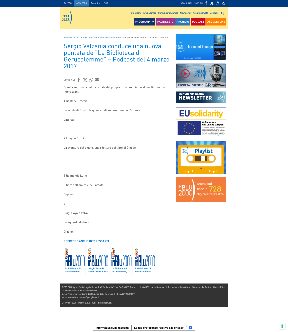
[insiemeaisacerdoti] (30, 168)
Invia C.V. (144, 287)
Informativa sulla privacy (178, 287)
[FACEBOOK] (206, 3)
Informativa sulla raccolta (112, 327)
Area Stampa (149, 12)
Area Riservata (200, 12)
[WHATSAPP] (91, 79)
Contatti (214, 12)
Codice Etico (219, 287)
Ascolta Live (216, 22)
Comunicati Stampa (168, 12)
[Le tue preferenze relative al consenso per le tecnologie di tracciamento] (282, 326)
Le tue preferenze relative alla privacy (159, 327)
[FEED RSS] (223, 3)
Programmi (143, 22)
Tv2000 (68, 3)
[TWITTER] (212, 3)
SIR (106, 3)
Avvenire (95, 3)
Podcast (198, 22)
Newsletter (185, 12)
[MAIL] (97, 79)
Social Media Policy (201, 287)
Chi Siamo (136, 12)
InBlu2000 (81, 3)
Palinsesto (165, 22)
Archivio (182, 22)
